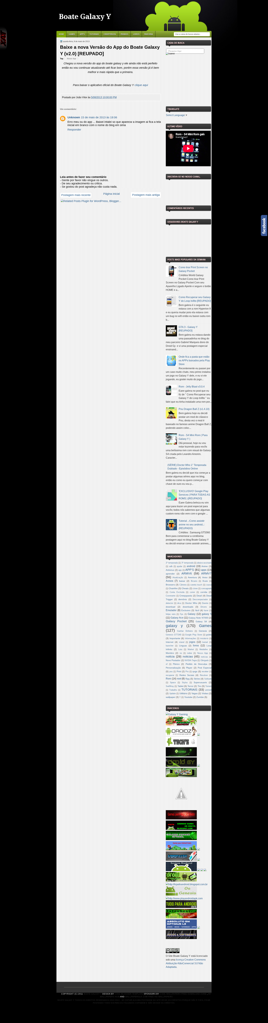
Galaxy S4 (201, 621)
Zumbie (200, 697)
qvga (194, 671)
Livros (136, 34)
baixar (182, 581)
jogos (192, 642)
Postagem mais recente (76, 195)
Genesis (203, 631)
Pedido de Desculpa (196, 664)
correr (192, 592)
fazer (206, 610)
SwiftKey (170, 686)
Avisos (169, 581)
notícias (204, 657)
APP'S (82, 34)
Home (61, 34)
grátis (209, 634)
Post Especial (205, 667)
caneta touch (196, 585)
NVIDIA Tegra (191, 660)
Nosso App (71, 59)
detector (169, 603)
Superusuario (200, 682)
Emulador (171, 610)
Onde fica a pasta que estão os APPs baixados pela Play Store (194, 360)
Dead (199, 595)
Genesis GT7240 (173, 635)
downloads (188, 607)
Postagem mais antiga (146, 194)
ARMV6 (186, 573)
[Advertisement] (189, 79)
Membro (170, 653)
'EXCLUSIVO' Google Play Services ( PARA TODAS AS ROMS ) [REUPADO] (194, 495)
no (181, 653)
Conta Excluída (177, 592)
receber (205, 672)
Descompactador (200, 599)
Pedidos (124, 34)
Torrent (208, 686)
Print (179, 671)
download (170, 607)
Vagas (195, 693)
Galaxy (191, 614)
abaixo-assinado (204, 563)
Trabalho (173, 690)
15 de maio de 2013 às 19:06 (99, 117)
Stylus (185, 682)
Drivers (204, 607)
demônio (182, 599)
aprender (170, 573)
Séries (197, 678)
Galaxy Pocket (176, 621)
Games (72, 34)
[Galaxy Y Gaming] (177, 714)
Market (191, 649)
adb (170, 566)
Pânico (176, 664)
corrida (203, 592)
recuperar (170, 675)
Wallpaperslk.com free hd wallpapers (149, 997)
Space (173, 682)
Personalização (173, 667)
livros (196, 645)
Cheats (185, 588)
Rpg (187, 678)
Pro (187, 672)
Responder (74, 129)
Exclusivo (185, 610)
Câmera (182, 585)
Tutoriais (94, 34)
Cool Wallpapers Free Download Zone (183, 994)
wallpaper (170, 697)
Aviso (205, 577)
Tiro (199, 686)
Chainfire (173, 588)
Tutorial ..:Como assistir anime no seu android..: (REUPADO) (191, 525)
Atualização (177, 577)
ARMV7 (206, 573)
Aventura (192, 577)
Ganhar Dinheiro (185, 631)
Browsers (170, 584)
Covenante (170, 596)
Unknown (73, 117)
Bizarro (194, 581)
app (180, 570)
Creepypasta (110, 34)
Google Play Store (193, 635)
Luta (180, 649)
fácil (197, 610)
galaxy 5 (207, 614)
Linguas (183, 645)
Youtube (188, 697)
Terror (190, 686)
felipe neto (171, 614)
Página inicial (111, 193)
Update (172, 693)
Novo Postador (173, 660)
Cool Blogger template (129, 994)
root (179, 678)
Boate (205, 581)
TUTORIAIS (189, 689)
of (167, 664)
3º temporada (187, 563)
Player (189, 667)
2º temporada (172, 563)
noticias (188, 656)
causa (209, 585)
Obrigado (205, 660)
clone (195, 588)
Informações (190, 638)
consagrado (206, 588)
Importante (175, 638)
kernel (205, 642)
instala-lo (204, 638)
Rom (168, 678)
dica (179, 603)
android (191, 566)
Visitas (205, 693)
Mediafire (203, 649)
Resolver (204, 675)
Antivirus (170, 570)
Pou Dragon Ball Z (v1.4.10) (194, 409)
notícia (170, 656)
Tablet (180, 686)
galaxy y (174, 625)
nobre (189, 653)
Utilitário (183, 693)
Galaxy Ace (177, 617)
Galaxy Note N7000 (198, 618)
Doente (205, 603)
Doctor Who (191, 603)
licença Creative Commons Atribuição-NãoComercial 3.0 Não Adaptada (186, 963)
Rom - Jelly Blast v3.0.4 (192, 386)
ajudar (179, 566)
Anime (204, 566)
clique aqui (141, 85)
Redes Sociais (186, 675)
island (181, 642)
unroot (208, 690)
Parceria (148, 34)
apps (203, 570)
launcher (169, 646)
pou (171, 672)
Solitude (208, 679)
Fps (181, 614)
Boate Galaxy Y (85, 16)
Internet (169, 642)
